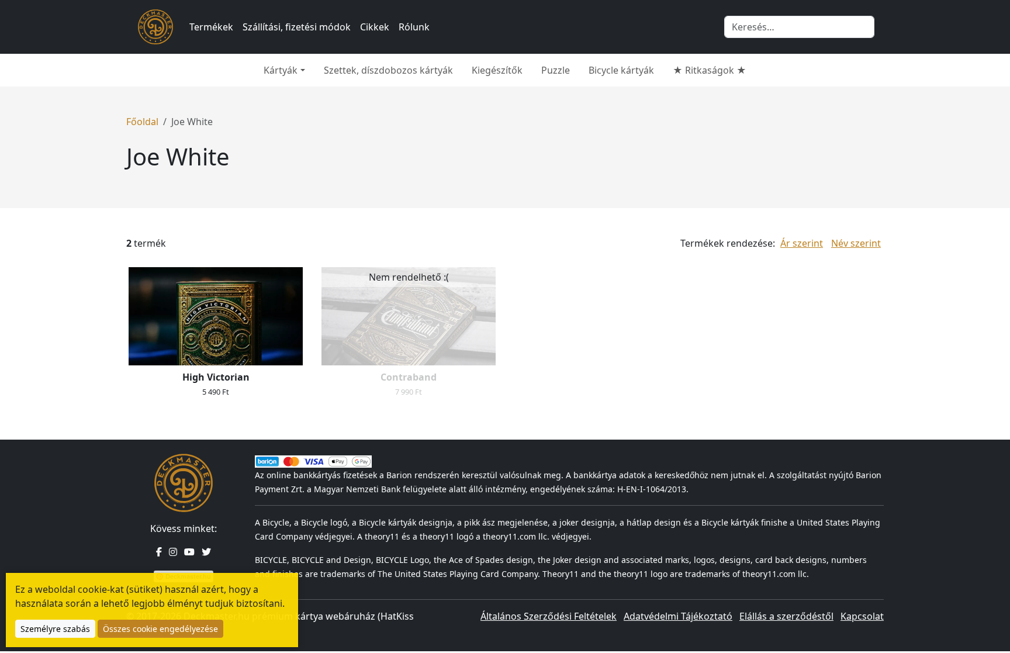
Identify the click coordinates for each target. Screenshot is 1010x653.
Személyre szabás (55, 628)
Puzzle (555, 70)
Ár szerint (801, 243)
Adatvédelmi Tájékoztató (678, 616)
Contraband (409, 377)
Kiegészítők (497, 70)
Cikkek (374, 26)
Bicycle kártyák (621, 70)
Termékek (211, 26)
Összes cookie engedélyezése (160, 628)
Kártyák (281, 70)
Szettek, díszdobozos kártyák (388, 70)
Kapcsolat (862, 616)
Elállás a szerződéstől (786, 616)
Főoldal (142, 121)
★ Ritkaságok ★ (709, 70)
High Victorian (216, 377)
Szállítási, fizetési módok (297, 26)
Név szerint (856, 243)
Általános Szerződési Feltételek (548, 616)
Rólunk (414, 26)
